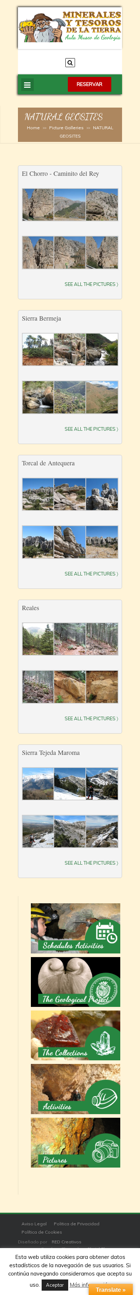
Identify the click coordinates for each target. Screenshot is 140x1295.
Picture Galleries (66, 127)
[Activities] (75, 1089)
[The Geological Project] (75, 982)
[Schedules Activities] (75, 928)
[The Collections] (75, 1035)
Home (33, 127)
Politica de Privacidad (76, 1223)
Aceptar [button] (55, 1285)
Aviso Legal (34, 1223)
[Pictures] (75, 1143)
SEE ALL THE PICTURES (90, 429)
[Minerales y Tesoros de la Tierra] (70, 40)
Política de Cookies (42, 1232)
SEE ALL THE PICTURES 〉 (91, 284)
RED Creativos (66, 1241)
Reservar (89, 84)
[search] (70, 62)
